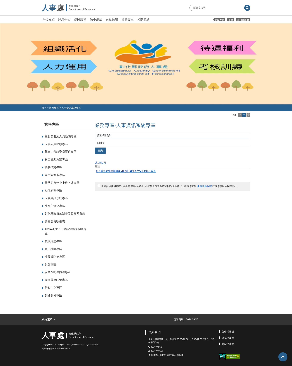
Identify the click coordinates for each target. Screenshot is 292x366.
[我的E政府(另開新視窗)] (222, 356)
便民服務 (80, 19)
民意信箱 (112, 19)
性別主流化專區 (55, 206)
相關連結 (143, 19)
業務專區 (128, 19)
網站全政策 (228, 344)
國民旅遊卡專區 (55, 175)
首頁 (44, 107)
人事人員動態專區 (56, 144)
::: (40, 19)
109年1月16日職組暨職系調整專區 (66, 231)
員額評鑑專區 (53, 241)
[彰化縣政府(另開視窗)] (243, 19)
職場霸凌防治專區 (56, 280)
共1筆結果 (100, 162)
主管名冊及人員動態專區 (60, 136)
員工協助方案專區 (56, 159)
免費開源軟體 (204, 186)
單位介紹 (48, 19)
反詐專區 (50, 264)
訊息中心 (64, 19)
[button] (240, 115)
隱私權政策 (228, 337)
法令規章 (96, 19)
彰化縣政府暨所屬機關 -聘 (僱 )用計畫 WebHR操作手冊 (126, 171)
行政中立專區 (53, 287)
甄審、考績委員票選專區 (60, 151)
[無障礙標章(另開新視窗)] (233, 356)
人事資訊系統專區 (71, 107)
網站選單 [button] (47, 319)
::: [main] (93, 124)
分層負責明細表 (55, 221)
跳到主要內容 (10, 2)
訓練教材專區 (53, 295)
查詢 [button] (100, 150)
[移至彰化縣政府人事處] (230, 19)
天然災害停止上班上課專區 (62, 182)
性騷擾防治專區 (55, 256)
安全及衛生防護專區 (58, 272)
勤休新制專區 (53, 190)
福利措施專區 (53, 167)
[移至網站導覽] (219, 19)
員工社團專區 (53, 249)
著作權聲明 (228, 331)
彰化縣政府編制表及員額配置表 (65, 213)
